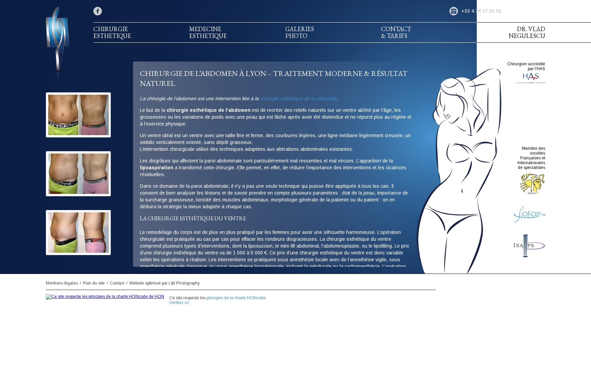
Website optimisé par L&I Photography (164, 283)
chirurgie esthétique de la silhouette (298, 98)
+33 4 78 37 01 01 (481, 11)
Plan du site (94, 283)
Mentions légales (62, 283)
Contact (117, 283)
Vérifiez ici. (179, 302)
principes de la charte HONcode (236, 297)
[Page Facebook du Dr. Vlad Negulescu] (97, 11)
